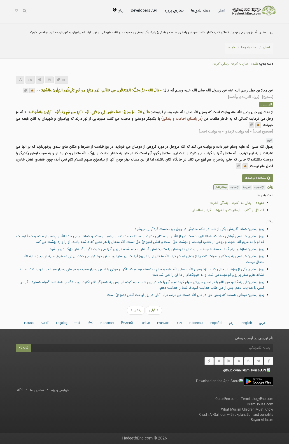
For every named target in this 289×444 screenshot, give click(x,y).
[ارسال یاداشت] (32, 90)
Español (216, 323)
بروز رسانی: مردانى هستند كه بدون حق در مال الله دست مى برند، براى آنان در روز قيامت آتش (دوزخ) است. (185, 295)
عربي (262, 323)
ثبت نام (23, 348)
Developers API (144, 11)
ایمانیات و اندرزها (227, 210)
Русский (127, 323)
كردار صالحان (201, 210)
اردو (231, 323)
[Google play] (228, 361)
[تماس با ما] (16, 11)
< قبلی (153, 310)
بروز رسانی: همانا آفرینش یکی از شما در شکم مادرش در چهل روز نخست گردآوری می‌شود (199, 229)
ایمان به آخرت (240, 63)
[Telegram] (238, 361)
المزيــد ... (266, 104)
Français (163, 323)
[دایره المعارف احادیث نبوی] (254, 11)
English (246, 323)
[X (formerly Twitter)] (258, 361)
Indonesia (196, 323)
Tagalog (61, 323)
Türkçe (145, 323)
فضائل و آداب (254, 210)
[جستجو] (25, 11)
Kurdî (44, 323)
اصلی (221, 11)
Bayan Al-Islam (262, 420)
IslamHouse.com (260, 404)
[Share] (49, 80)
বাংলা (179, 323)
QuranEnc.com (226, 399)
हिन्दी (90, 323)
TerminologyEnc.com (257, 399)
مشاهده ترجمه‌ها (256, 178)
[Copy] (25, 90)
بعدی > (136, 310)
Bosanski (107, 323)
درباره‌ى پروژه (174, 11)
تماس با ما (37, 390)
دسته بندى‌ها (200, 11)
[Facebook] (268, 361)
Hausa (29, 323)
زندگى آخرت (221, 63)
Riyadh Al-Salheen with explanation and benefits (235, 415)
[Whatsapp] (248, 361)
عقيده (232, 47)
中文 (78, 323)
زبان (120, 11)
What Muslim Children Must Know (247, 409)
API (20, 390)
